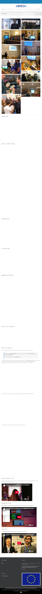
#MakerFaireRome (31, 353)
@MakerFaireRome (13, 353)
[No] (40, 591)
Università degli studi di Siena (31, 567)
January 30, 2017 (18, 356)
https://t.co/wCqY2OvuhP (9, 354)
